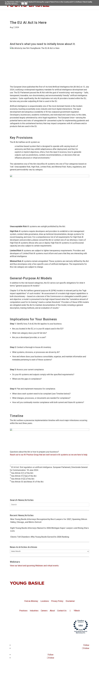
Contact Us (61, 610)
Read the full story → (12, 4)
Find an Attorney (31, 601)
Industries (34, 610)
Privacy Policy (57, 601)
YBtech (77, 610)
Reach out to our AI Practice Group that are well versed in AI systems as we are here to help (48, 455)
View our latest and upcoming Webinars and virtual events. (34, 566)
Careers (44, 610)
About (52, 610)
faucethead (54, 638)
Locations (44, 601)
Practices (23, 610)
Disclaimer (70, 601)
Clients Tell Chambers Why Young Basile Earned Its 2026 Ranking (39, 537)
